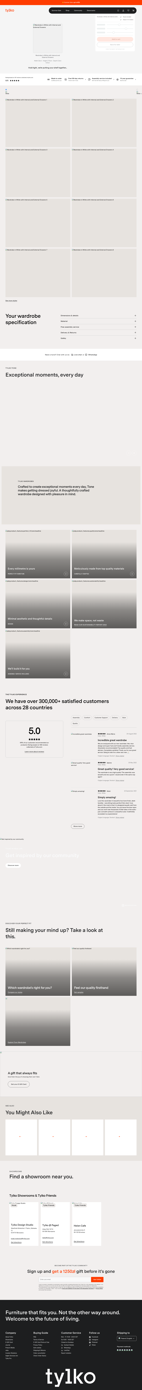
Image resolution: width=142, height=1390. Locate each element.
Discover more (13, 865)
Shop (67, 10)
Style (124, 718)
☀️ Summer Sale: (71, 2)
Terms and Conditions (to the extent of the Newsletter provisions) (78, 1288)
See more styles (11, 301)
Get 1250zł (97, 1279)
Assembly (76, 718)
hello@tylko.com (48, 1238)
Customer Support (101, 718)
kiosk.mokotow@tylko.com (20, 1239)
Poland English (126, 1338)
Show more (77, 826)
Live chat (78, 355)
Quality (75, 723)
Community (78, 10)
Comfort (87, 718)
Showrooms (91, 10)
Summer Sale (56, 10)
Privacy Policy (99, 1288)
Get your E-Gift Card (18, 1084)
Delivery (115, 718)
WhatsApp (92, 355)
